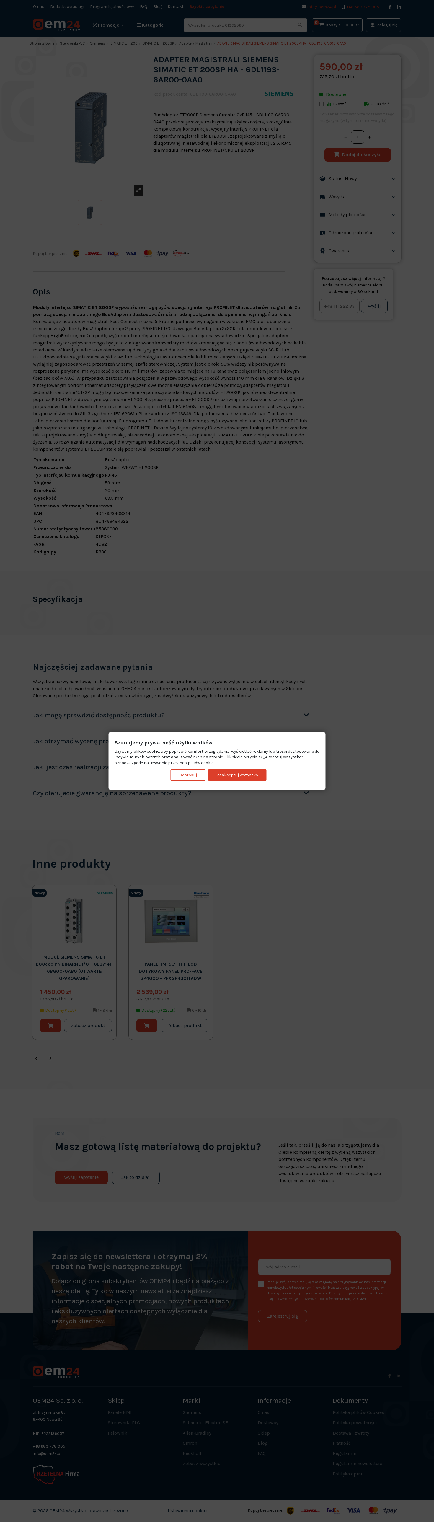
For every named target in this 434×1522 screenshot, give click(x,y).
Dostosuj (188, 775)
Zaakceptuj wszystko (237, 775)
